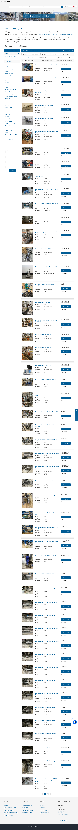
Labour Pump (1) (8, 112)
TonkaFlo (64, 34)
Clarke (39, 34)
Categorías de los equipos (10, 24)
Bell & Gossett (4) (9, 69)
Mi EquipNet (42, 805)
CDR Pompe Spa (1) (9, 73)
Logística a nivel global (27, 812)
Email (6, 155)
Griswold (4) (7, 98)
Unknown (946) (8, 130)
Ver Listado (66, 69)
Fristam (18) (7, 85)
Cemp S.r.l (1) (8, 76)
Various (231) (8, 132)
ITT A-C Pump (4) (8, 107)
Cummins (43, 34)
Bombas (18, 24)
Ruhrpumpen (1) (8, 121)
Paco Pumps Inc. (70, 34)
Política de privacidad (8, 815)
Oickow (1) (7, 119)
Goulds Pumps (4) (9, 94)
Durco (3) (7, 80)
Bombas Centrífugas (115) (10, 56)
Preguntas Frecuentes (44, 812)
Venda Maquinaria (25, 809)
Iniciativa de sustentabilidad (10, 807)
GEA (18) (7, 87)
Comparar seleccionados (28, 58)
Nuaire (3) (7, 116)
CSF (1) (6, 78)
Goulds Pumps (8, 36)
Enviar (12, 170)
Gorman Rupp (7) (9, 91)
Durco (46, 34)
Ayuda (41, 809)
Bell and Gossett (58, 34)
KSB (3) (6, 110)
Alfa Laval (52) (8, 64)
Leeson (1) (7, 114)
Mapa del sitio (43, 814)
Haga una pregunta (44, 810)
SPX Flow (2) (8, 125)
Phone (6, 160)
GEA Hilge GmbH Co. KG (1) (10, 89)
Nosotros (6, 805)
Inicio (4, 24)
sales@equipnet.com (62, 811)
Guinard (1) (7, 100)
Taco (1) (7, 128)
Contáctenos (42, 807)
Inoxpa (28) (7, 105)
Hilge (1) (7, 103)
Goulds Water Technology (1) (11, 96)
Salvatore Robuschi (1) (10, 123)
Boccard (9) (7, 71)
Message (7, 165)
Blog (5, 809)
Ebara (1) (7, 82)
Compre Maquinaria (26, 807)
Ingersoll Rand (51, 34)
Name (6, 150)
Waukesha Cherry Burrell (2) (11, 134)
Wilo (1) (7, 137)
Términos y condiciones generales (11, 812)
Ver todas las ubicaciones (63, 814)
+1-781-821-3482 (61, 812)
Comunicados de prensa (9, 810)
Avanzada (57, 6)
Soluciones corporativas (27, 805)
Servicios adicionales (26, 814)
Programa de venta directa (27, 810)
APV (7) (6, 66)
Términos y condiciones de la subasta (12, 814)
